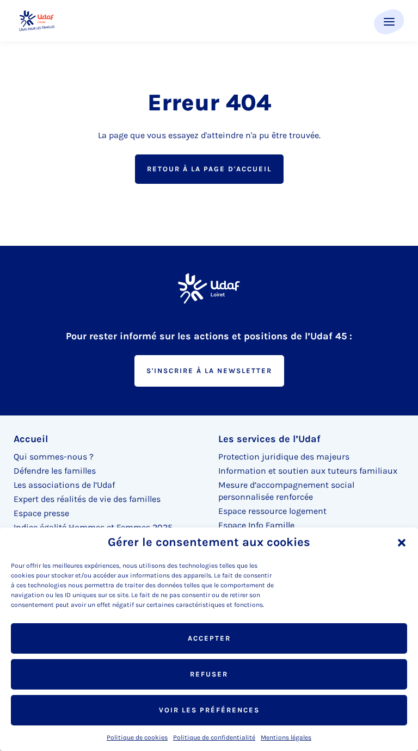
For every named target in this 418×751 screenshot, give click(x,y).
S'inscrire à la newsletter (209, 371)
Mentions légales (286, 737)
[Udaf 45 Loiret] (37, 21)
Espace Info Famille (256, 525)
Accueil (31, 439)
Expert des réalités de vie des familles (87, 499)
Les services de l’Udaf (269, 439)
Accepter (209, 638)
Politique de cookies (137, 737)
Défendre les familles (55, 471)
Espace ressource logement (272, 511)
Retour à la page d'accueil (209, 169)
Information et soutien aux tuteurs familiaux (307, 471)
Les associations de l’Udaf (64, 485)
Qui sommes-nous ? (54, 456)
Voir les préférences (209, 710)
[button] (401, 542)
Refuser (209, 674)
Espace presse (41, 513)
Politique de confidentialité (214, 737)
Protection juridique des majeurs (283, 456)
